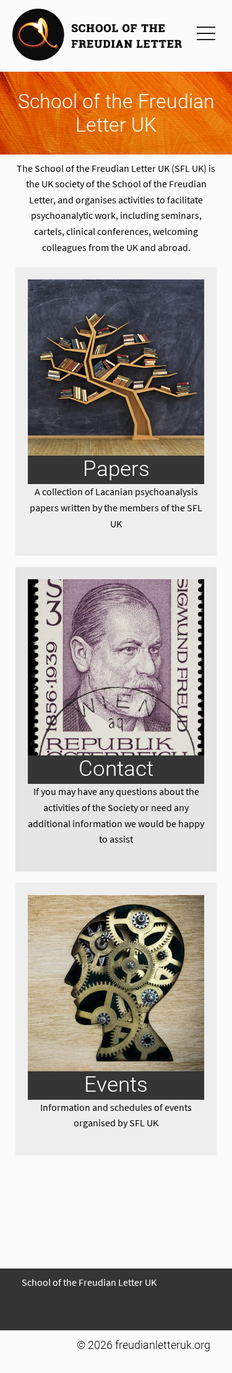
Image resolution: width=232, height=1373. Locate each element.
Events (116, 1084)
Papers (116, 469)
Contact (116, 768)
